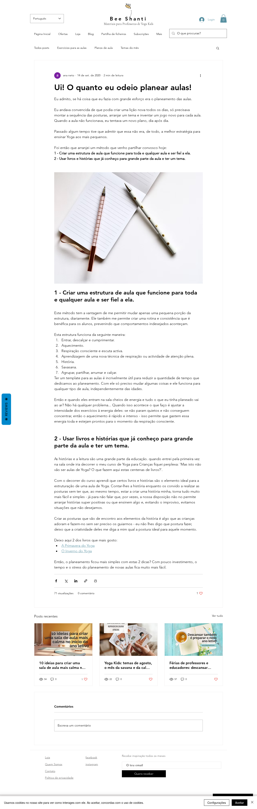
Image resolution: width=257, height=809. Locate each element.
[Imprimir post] (95, 581)
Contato (50, 771)
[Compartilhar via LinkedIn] (76, 581)
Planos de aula (104, 48)
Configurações (216, 803)
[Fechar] (252, 802)
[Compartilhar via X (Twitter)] (66, 581)
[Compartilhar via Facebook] (56, 581)
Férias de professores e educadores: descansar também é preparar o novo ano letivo (192, 665)
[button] (223, 18)
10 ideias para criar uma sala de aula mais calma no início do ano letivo (61, 665)
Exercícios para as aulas (72, 48)
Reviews (6, 409)
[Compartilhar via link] (86, 581)
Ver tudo (217, 615)
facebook (91, 757)
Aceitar (239, 803)
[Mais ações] (200, 75)
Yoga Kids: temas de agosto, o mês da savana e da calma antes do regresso (128, 665)
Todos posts (41, 48)
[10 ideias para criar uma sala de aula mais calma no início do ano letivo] (63, 639)
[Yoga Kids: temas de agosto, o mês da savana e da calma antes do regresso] (129, 639)
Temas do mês (130, 48)
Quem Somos (53, 764)
